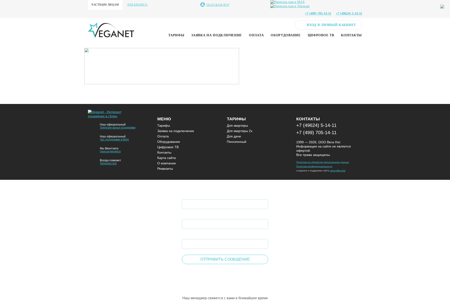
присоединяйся (110, 151)
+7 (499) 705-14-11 (316, 132)
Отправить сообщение (225, 259)
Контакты (351, 35)
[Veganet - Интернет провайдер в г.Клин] (108, 116)
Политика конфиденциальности (314, 166)
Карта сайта (166, 158)
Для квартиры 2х (239, 131)
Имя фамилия (196, 194)
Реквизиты (165, 168)
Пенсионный (236, 142)
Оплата (256, 35)
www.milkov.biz (337, 170)
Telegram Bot (217, 5)
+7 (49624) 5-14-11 (316, 125)
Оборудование (285, 35)
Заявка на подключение (216, 35)
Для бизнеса (137, 4)
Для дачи (234, 136)
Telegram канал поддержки (117, 127)
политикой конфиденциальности (232, 273)
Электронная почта (203, 234)
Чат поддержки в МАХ (114, 139)
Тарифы (176, 35)
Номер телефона (200, 214)
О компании (166, 163)
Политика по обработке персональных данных (322, 162)
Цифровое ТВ (321, 35)
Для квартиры (237, 125)
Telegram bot (108, 163)
